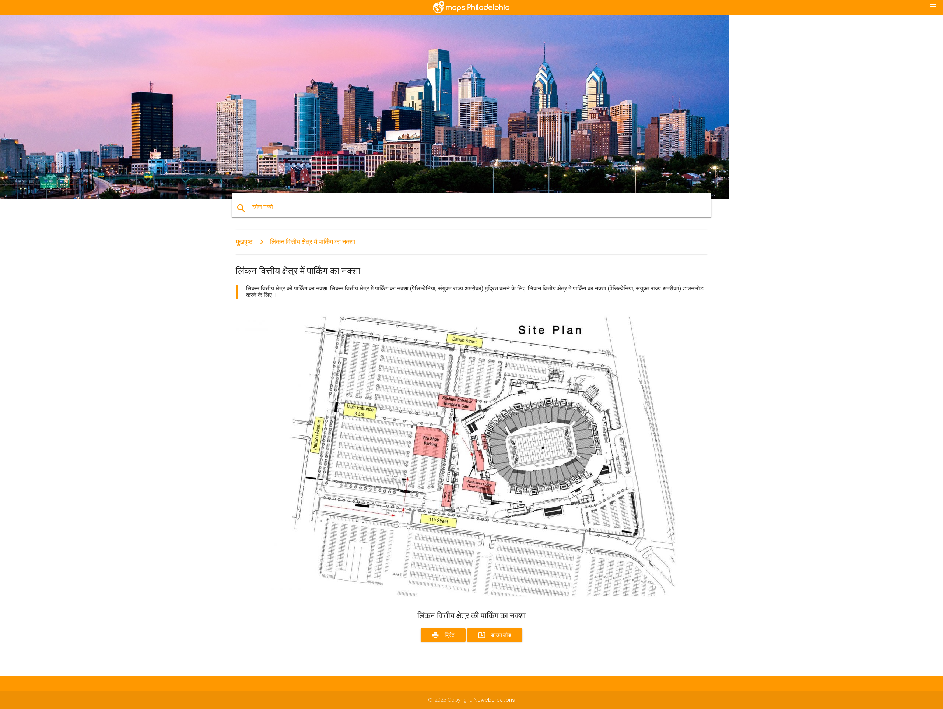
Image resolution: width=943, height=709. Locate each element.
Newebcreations (494, 699)
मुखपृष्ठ (244, 242)
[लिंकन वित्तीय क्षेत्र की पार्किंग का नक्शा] (457, 597)
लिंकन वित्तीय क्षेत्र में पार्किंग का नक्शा (312, 242)
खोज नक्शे (262, 207)
